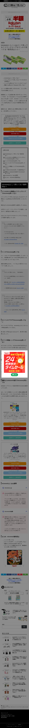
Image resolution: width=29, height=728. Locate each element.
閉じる (14, 374)
